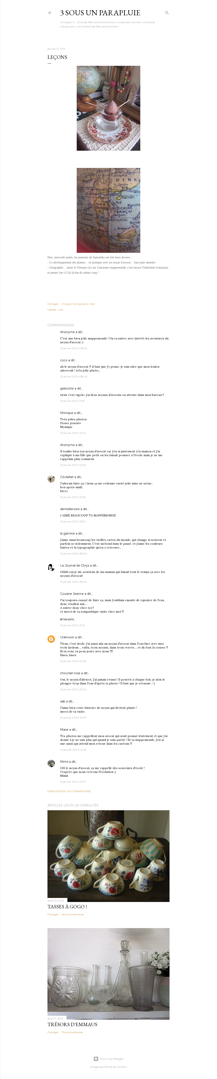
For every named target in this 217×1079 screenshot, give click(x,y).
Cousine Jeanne (72, 594)
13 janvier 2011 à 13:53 (73, 497)
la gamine (67, 533)
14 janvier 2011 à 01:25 (73, 749)
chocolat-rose (70, 673)
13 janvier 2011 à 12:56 (73, 465)
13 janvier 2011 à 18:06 (73, 581)
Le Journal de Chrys (74, 565)
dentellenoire (70, 509)
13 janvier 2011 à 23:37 (73, 717)
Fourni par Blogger (112, 1058)
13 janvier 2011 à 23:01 (73, 689)
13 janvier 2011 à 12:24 (73, 433)
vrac (60, 309)
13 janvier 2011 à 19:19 (72, 625)
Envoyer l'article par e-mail (78, 303)
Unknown (67, 637)
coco (63, 360)
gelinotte (67, 388)
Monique (66, 413)
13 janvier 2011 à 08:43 (73, 376)
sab (62, 701)
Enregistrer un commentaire (69, 791)
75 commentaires (72, 1032)
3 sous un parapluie (100, 13)
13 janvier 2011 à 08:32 (73, 348)
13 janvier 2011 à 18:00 (73, 553)
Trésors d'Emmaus (72, 1024)
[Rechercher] (167, 12)
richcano (121, 1066)
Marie (64, 730)
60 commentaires (72, 914)
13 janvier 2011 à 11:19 (72, 400)
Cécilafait (67, 477)
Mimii (64, 762)
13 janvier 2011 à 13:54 (73, 521)
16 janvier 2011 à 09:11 (73, 781)
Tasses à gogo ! (67, 906)
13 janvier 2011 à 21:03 (73, 661)
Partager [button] (52, 303)
